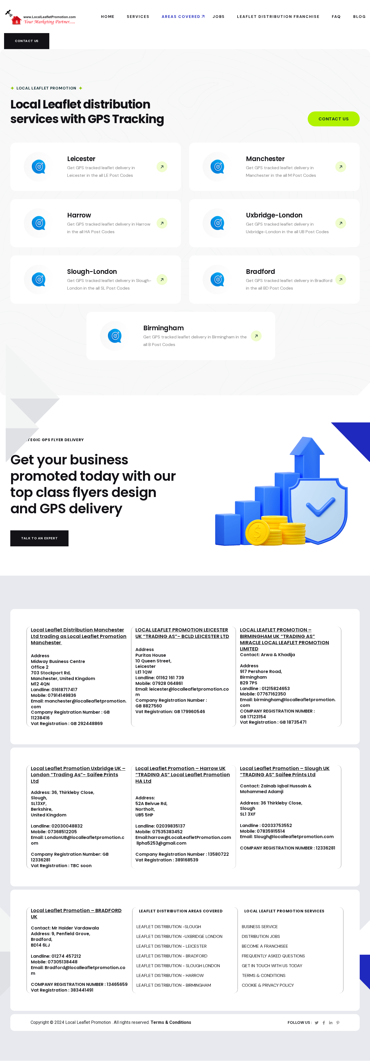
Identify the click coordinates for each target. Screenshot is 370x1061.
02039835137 (170, 826)
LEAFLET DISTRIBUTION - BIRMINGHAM (174, 985)
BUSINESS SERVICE (260, 926)
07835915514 (271, 831)
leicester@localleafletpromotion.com (182, 692)
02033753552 (277, 825)
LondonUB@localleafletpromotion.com (77, 840)
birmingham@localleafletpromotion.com (288, 703)
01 (264, 688)
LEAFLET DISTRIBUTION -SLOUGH (169, 926)
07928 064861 (167, 683)
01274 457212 (66, 956)
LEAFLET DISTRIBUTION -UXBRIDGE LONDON (179, 936)
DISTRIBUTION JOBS (261, 936)
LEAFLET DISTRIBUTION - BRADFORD (172, 956)
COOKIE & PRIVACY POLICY (268, 985)
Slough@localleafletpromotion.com (294, 837)
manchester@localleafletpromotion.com (78, 704)
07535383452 (167, 832)
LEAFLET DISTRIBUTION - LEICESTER (172, 946)
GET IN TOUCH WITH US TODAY (272, 966)
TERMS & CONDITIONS (263, 975)
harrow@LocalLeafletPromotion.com (189, 837)
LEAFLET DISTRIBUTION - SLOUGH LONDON (178, 966)
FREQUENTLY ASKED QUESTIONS (273, 956)
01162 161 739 (170, 678)
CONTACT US (26, 41)
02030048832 (67, 826)
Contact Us (334, 119)
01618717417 (64, 690)
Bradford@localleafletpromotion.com (78, 970)
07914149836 (62, 695)
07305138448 (62, 962)
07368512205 (62, 832)
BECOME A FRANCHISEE (265, 946)
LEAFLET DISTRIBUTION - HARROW (170, 975)
